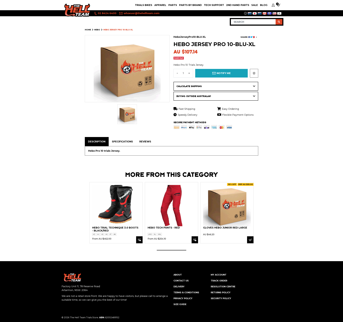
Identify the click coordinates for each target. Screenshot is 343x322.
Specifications (122, 141)
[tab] (97, 141)
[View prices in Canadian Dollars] (264, 13)
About (178, 275)
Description (96, 141)
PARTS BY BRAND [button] (190, 5)
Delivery (179, 286)
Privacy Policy (183, 298)
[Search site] (279, 22)
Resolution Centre (223, 286)
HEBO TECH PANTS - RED (164, 227)
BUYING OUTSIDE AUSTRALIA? (193, 96)
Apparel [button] (160, 5)
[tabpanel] (116, 212)
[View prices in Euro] (269, 13)
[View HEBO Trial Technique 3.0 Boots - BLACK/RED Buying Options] (139, 239)
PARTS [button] (172, 5)
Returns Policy (220, 292)
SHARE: (244, 37)
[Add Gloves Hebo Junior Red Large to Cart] (250, 239)
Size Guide (180, 304)
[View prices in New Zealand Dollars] (259, 13)
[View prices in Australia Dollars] (249, 13)
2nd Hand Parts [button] (237, 5)
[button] (254, 73)
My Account (218, 275)
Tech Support (214, 5)
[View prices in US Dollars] (274, 13)
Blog (263, 5)
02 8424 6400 (106, 13)
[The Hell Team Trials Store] (77, 10)
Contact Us (181, 280)
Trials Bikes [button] (143, 5)
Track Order (219, 280)
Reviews (145, 141)
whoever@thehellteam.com (141, 13)
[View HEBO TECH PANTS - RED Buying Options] (195, 239)
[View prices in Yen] (254, 13)
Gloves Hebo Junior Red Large (225, 227)
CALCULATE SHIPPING (189, 86)
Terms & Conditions (186, 292)
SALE (254, 5)
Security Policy (221, 298)
